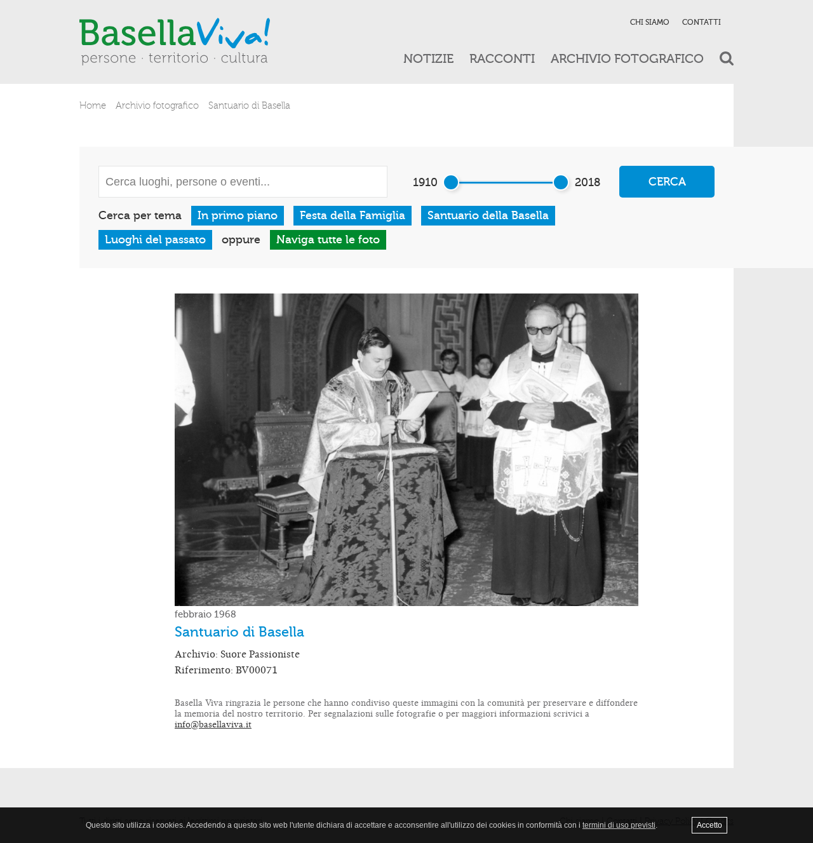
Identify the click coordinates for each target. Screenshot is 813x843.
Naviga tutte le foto (328, 239)
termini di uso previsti (618, 825)
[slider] (451, 182)
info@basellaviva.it (213, 724)
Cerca (667, 182)
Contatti (701, 22)
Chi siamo (649, 22)
